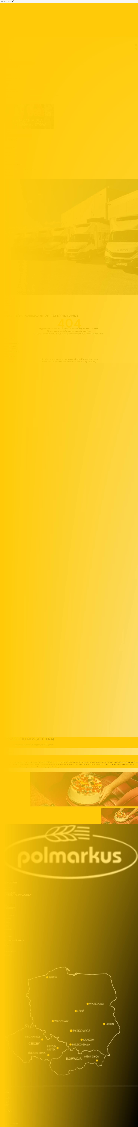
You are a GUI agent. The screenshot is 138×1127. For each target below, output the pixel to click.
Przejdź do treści (6, 2)
